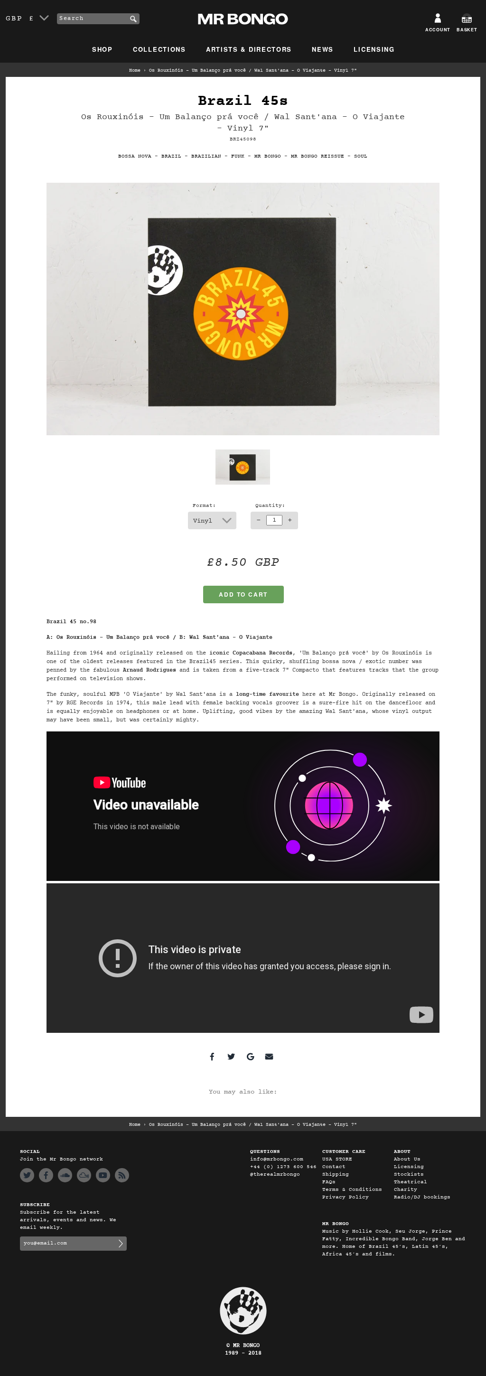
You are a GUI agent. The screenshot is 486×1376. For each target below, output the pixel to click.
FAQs (329, 1182)
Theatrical (410, 1182)
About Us (407, 1159)
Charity (405, 1189)
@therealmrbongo (275, 1174)
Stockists (409, 1174)
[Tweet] (231, 1056)
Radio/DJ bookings (422, 1197)
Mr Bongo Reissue (317, 156)
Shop (102, 49)
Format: (204, 505)
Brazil (171, 156)
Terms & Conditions (352, 1189)
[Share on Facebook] (212, 1056)
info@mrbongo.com (276, 1159)
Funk (237, 156)
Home (134, 70)
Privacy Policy (345, 1197)
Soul (360, 156)
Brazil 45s (243, 101)
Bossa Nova (134, 156)
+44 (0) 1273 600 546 (283, 1166)
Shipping (335, 1174)
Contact (334, 1166)
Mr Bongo (267, 156)
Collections (159, 49)
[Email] (269, 1056)
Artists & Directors (249, 49)
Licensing (374, 49)
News (323, 49)
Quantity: (270, 505)
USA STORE (337, 1159)
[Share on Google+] (250, 1056)
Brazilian (206, 156)
